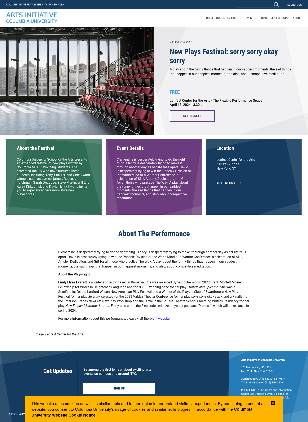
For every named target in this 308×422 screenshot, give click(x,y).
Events (250, 17)
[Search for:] (258, 4)
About (297, 17)
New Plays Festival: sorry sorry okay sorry (224, 56)
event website (159, 319)
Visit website (226, 183)
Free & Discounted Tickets (223, 17)
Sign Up (119, 388)
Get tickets (192, 116)
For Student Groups (274, 17)
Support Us (294, 4)
